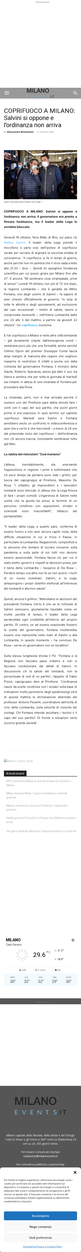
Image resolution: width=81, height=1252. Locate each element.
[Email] (44, 141)
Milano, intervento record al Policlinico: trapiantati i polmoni (37, 807)
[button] (75, 1172)
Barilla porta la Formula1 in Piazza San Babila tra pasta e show (41, 820)
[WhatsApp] (26, 141)
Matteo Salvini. (15, 242)
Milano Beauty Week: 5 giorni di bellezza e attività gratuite (36, 795)
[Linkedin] (35, 141)
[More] (53, 141)
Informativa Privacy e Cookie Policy (42, 1246)
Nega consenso (40, 1227)
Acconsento (40, 1216)
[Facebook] (8, 141)
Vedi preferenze (40, 1238)
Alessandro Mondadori (20, 131)
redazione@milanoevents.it (40, 1156)
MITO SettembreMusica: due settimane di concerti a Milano (38, 783)
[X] (17, 141)
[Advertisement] (40, 45)
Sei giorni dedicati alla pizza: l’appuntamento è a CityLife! (41, 831)
